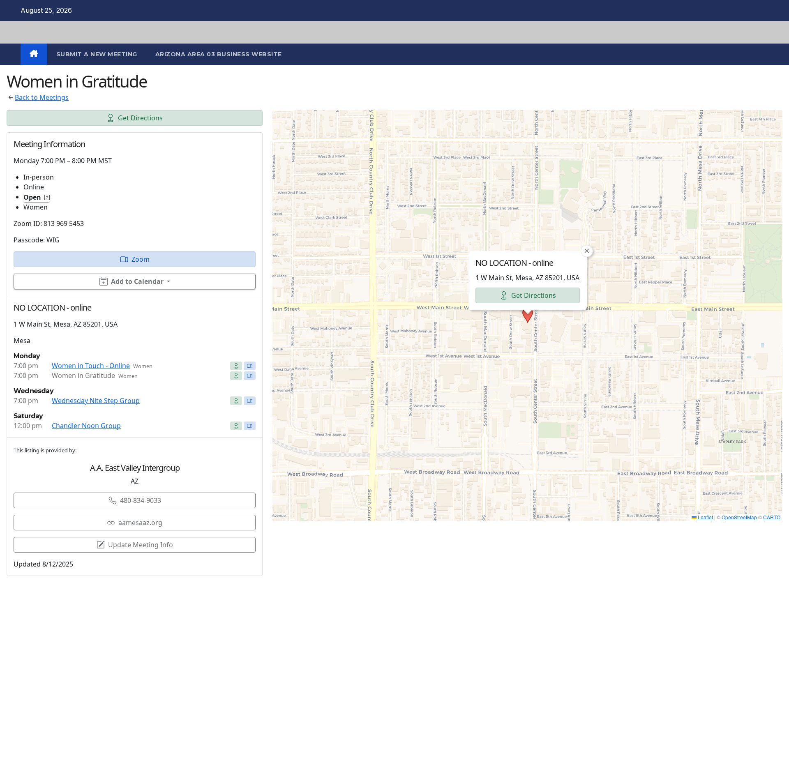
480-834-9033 (140, 500)
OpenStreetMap (739, 517)
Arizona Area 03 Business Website (218, 54)
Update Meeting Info (140, 544)
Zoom (141, 259)
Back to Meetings (42, 97)
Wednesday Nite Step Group (96, 400)
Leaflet (705, 517)
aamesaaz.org (140, 522)
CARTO (771, 517)
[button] (527, 315)
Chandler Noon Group (86, 425)
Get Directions (140, 117)
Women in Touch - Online (91, 365)
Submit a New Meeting (96, 54)
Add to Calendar (137, 281)
